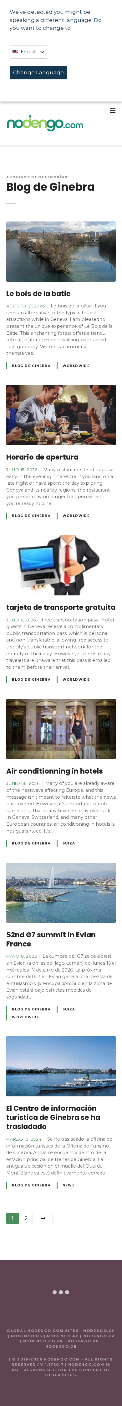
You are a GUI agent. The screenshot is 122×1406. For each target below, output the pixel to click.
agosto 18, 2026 (25, 305)
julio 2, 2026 (21, 619)
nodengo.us (25, 1336)
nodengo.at (63, 1336)
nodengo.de (61, 1346)
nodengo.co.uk (43, 1341)
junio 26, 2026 (23, 783)
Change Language (38, 72)
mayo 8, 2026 (21, 956)
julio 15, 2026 (22, 469)
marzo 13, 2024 (24, 1139)
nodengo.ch (99, 1331)
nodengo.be (83, 1341)
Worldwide (76, 366)
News (69, 1185)
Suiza (69, 843)
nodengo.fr (99, 1336)
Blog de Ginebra (31, 366)
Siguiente (43, 1218)
